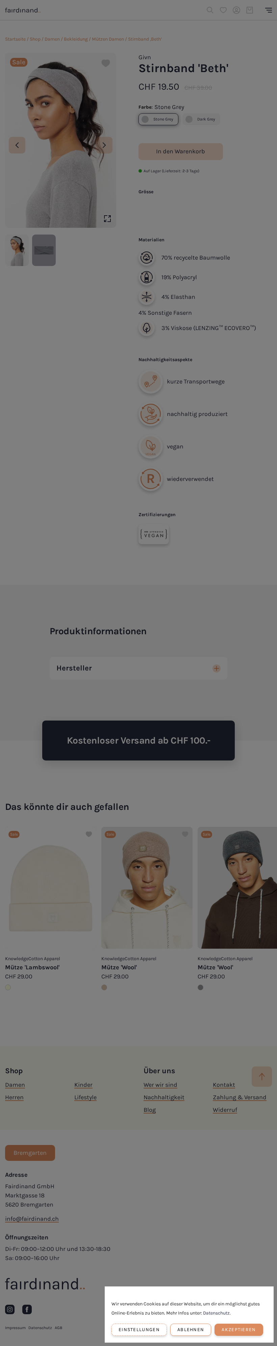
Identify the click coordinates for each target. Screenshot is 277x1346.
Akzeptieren (239, 1329)
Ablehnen (190, 1329)
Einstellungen (139, 1329)
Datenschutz (216, 1313)
